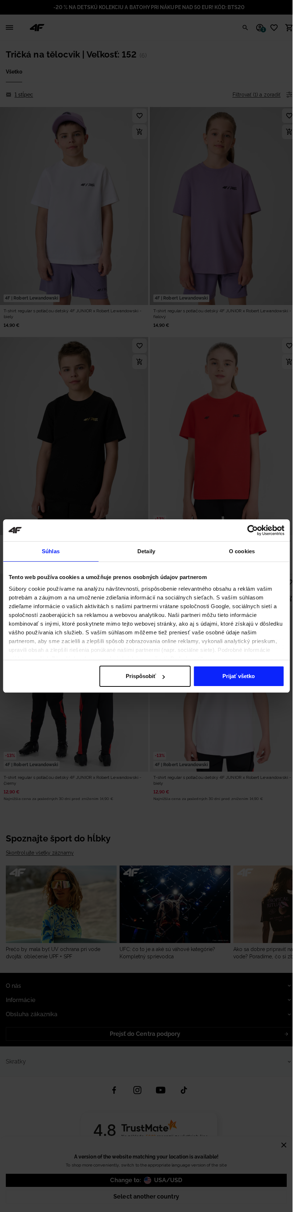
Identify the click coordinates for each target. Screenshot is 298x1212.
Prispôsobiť (141, 676)
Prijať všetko (238, 676)
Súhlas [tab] (51, 551)
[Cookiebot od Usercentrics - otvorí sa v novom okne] (252, 530)
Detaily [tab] (146, 551)
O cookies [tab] (242, 551)
